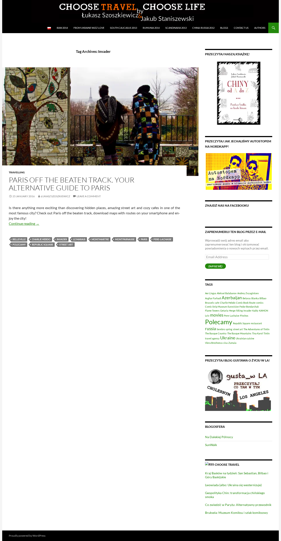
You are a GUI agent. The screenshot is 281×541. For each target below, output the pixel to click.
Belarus (247, 298)
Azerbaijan (232, 297)
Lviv (207, 315)
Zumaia (232, 342)
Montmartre (100, 239)
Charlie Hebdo (41, 239)
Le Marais (79, 239)
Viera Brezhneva (214, 342)
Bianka (255, 298)
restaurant (256, 323)
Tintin (266, 333)
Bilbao (262, 298)
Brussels (209, 302)
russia (210, 328)
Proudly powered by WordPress (27, 535)
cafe (217, 302)
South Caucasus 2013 (123, 27)
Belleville (19, 239)
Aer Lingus (210, 293)
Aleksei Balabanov (227, 293)
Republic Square (42, 244)
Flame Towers (212, 310)
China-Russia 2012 (203, 27)
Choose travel (227, 464)
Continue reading (24, 223)
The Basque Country (216, 333)
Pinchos (244, 315)
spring (229, 329)
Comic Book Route (246, 302)
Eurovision (233, 306)
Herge (232, 310)
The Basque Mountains (239, 333)
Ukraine (227, 337)
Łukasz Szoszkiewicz (55, 196)
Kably (255, 310)
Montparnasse (125, 239)
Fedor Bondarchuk (249, 306)
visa (225, 342)
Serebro (221, 329)
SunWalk (211, 445)
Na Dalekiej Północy (219, 437)
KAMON (263, 310)
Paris (144, 239)
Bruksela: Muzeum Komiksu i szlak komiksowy (236, 512)
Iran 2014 (62, 27)
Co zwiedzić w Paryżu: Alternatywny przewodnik (238, 505)
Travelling (17, 172)
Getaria (224, 310)
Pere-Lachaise (162, 239)
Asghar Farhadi (213, 298)
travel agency (212, 338)
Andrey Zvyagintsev (248, 293)
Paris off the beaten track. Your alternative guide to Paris (71, 183)
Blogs (224, 27)
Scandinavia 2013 (176, 27)
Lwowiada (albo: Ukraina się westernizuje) (233, 485)
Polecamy (19, 244)
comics (259, 302)
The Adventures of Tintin (256, 329)
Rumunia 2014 (151, 27)
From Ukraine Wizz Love (89, 27)
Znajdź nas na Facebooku (227, 205)
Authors (259, 27)
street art (66, 244)
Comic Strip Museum (216, 306)
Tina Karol (257, 333)
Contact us (241, 27)
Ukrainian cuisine (245, 338)
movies (216, 314)
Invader (62, 239)
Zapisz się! (215, 266)
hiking (239, 310)
